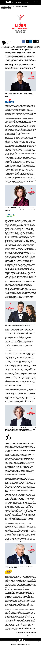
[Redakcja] (4, 42)
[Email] (34, 41)
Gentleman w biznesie (4, 6)
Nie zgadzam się (19, 644)
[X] (27, 41)
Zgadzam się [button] (14, 644)
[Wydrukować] (37, 41)
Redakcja (9, 41)
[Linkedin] (30, 41)
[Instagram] (37, 1)
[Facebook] (34, 1)
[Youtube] (39, 1)
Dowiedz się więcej (26, 644)
